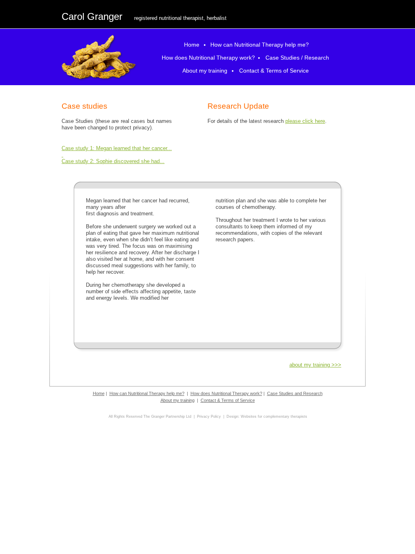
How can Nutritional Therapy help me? (146, 393)
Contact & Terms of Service (228, 400)
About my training (177, 400)
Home (99, 393)
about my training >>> (315, 365)
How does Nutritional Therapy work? (226, 393)
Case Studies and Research (295, 393)
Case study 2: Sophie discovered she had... (113, 161)
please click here (305, 121)
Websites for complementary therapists (274, 416)
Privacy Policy (209, 416)
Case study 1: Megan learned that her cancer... (117, 148)
